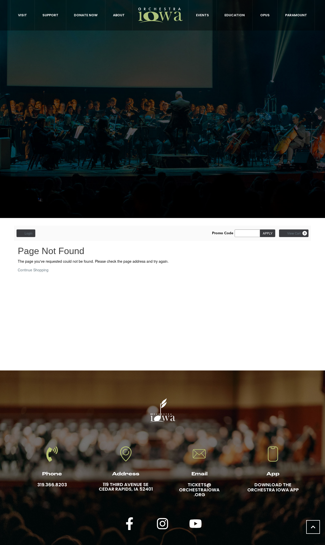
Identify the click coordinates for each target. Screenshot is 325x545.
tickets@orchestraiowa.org (199, 489)
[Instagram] (162, 523)
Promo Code (222, 233)
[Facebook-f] (129, 523)
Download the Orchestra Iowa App (273, 487)
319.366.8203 (52, 484)
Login (28, 233)
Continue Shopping (33, 269)
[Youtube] (195, 523)
